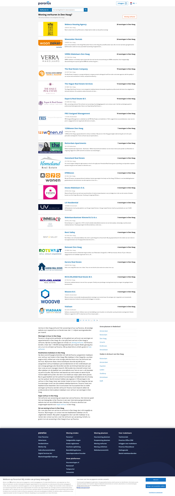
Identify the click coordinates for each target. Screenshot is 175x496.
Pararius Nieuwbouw (126, 447)
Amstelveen (104, 350)
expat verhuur (61, 405)
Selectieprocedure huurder (75, 453)
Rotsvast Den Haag (73, 247)
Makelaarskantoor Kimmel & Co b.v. (81, 217)
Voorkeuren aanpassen (156, 492)
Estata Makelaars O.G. (75, 188)
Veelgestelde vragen (73, 440)
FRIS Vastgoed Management (77, 113)
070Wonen (69, 173)
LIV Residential (71, 202)
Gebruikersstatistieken (46, 450)
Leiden (102, 370)
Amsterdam (104, 331)
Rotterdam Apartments (75, 143)
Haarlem (103, 366)
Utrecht (102, 342)
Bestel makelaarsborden (127, 453)
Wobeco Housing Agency (75, 24)
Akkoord (155, 480)
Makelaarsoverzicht (101, 450)
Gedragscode (123, 450)
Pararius (44, 3)
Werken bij (42, 447)
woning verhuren (77, 343)
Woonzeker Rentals (73, 39)
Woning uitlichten (100, 447)
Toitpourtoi (70, 469)
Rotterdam (103, 335)
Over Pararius (43, 437)
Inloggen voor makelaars (128, 444)
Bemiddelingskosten (73, 450)
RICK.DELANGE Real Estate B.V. (78, 277)
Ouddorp (103, 373)
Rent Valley (70, 232)
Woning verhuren (100, 444)
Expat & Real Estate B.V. (75, 98)
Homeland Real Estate (75, 158)
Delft (101, 381)
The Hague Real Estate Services (79, 84)
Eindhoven (103, 346)
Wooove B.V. (70, 291)
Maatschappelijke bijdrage (48, 457)
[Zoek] (86, 10)
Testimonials (123, 437)
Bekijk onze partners (83, 487)
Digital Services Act (45, 453)
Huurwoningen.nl (72, 462)
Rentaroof (70, 466)
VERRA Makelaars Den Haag (77, 54)
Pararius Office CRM (126, 440)
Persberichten (43, 444)
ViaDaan (68, 306)
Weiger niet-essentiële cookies (156, 486)
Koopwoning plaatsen (102, 440)
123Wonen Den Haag (74, 128)
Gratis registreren (72, 444)
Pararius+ (69, 437)
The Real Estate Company (76, 69)
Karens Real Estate (73, 262)
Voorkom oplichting (73, 447)
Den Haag (103, 338)
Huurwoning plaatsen (102, 437)
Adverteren (42, 440)
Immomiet (70, 472)
